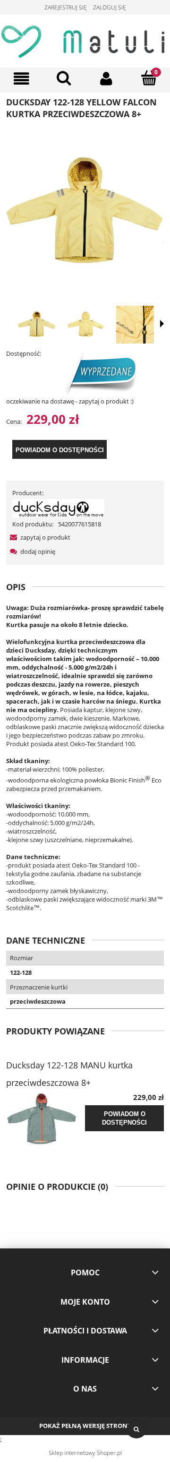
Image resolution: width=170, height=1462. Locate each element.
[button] (21, 79)
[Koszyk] (149, 78)
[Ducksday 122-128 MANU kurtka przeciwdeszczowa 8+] (45, 1119)
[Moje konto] (106, 79)
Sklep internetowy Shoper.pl (85, 1453)
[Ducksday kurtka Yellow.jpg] (37, 325)
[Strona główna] (85, 39)
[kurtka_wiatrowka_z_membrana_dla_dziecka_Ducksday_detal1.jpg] (135, 325)
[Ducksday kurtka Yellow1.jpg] (86, 325)
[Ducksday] (58, 507)
